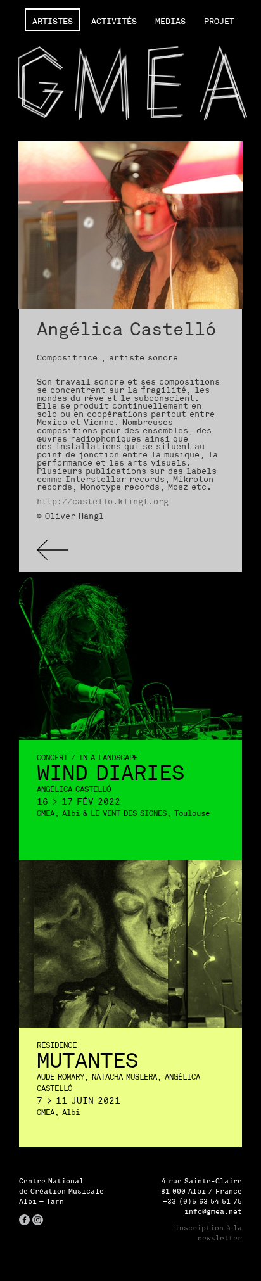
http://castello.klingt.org (103, 501)
